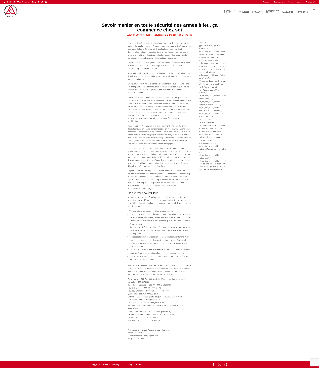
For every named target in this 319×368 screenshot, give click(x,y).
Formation (257, 12)
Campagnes (287, 12)
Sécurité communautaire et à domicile (173, 34)
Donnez (290, 2)
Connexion (299, 2)
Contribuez (302, 12)
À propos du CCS (228, 11)
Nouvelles (244, 12)
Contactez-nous (279, 2)
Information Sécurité (272, 11)
